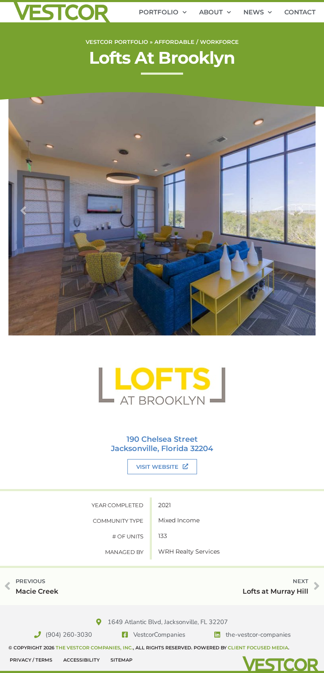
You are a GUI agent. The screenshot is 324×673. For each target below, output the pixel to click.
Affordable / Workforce (196, 42)
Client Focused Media (258, 648)
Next (301, 210)
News (253, 12)
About (211, 12)
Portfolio (158, 12)
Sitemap (121, 660)
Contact (300, 12)
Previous (23, 210)
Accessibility (81, 660)
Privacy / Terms (31, 660)
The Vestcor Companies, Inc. (94, 648)
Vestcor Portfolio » (120, 42)
